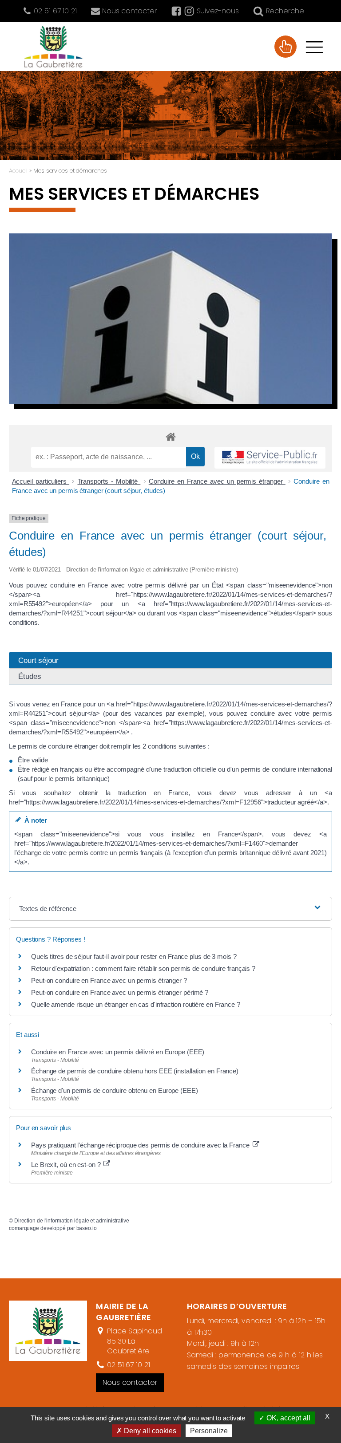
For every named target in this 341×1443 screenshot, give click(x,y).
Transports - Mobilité (109, 481)
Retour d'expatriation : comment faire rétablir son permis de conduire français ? (143, 968)
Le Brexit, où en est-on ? (66, 1164)
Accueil (18, 170)
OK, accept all (287, 1418)
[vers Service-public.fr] (269, 458)
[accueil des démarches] (170, 436)
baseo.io (86, 1228)
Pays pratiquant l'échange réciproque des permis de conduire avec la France (141, 1145)
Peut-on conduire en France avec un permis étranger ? (109, 980)
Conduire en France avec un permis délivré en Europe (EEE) (117, 1052)
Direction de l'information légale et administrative (71, 1221)
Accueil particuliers (41, 481)
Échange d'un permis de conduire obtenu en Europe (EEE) (114, 1090)
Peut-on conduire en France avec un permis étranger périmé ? (119, 992)
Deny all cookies (149, 1431)
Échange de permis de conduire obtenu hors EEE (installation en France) (134, 1071)
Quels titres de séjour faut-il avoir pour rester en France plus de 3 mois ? (134, 956)
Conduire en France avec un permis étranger (217, 481)
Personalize (209, 1431)
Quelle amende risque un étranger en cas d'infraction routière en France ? (135, 1004)
